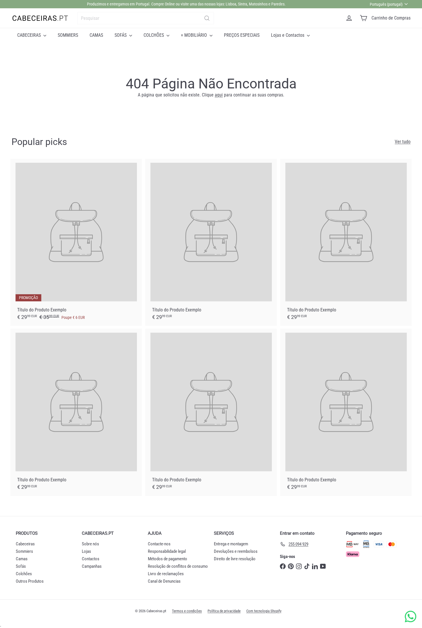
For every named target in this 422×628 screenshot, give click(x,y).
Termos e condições (187, 611)
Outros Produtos (30, 581)
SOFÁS (121, 35)
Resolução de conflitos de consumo (178, 566)
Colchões (24, 573)
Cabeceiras (25, 543)
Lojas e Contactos (288, 35)
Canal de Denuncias (164, 581)
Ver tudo (403, 141)
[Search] (207, 18)
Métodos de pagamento (167, 558)
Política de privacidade (224, 611)
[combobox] (146, 18)
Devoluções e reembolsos (236, 551)
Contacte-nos (159, 543)
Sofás (21, 566)
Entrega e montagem (231, 543)
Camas (22, 558)
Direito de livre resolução (234, 558)
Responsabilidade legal (167, 551)
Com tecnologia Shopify (263, 611)
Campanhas (92, 566)
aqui (219, 95)
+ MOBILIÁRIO (194, 35)
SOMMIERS (68, 35)
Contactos (90, 558)
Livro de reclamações (166, 573)
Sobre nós (90, 543)
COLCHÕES (154, 35)
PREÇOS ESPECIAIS (242, 35)
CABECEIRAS (29, 35)
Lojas (86, 551)
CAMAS (96, 35)
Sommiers (24, 551)
